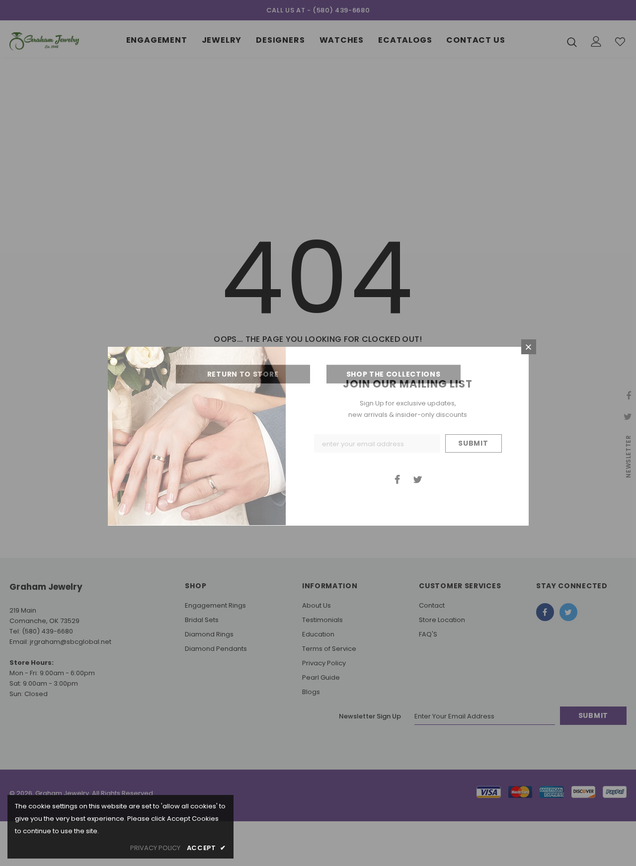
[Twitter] (417, 479)
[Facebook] (397, 479)
